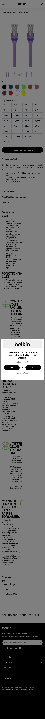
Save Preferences (24, 373)
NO (33, 368)
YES (11, 368)
